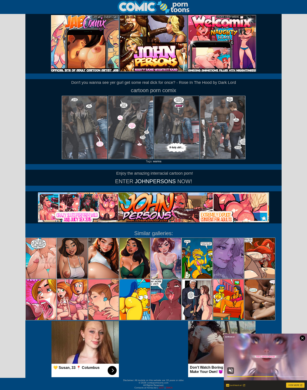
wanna (157, 161)
